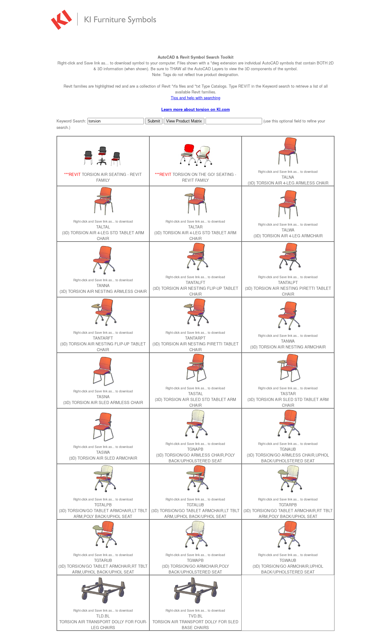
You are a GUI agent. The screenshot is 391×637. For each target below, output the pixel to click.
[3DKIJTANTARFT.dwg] (103, 326)
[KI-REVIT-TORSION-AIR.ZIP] (103, 168)
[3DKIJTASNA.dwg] (103, 385)
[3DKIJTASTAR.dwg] (288, 382)
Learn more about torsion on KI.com (195, 109)
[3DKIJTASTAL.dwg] (195, 382)
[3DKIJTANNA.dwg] (103, 274)
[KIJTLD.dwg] (103, 604)
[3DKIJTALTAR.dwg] (195, 215)
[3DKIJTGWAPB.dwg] (195, 548)
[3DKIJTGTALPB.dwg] (103, 493)
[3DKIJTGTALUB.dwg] (195, 493)
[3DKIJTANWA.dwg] (288, 329)
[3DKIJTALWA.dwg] (288, 218)
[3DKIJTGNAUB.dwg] (288, 437)
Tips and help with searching (195, 97)
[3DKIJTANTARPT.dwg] (195, 326)
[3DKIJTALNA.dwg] (288, 165)
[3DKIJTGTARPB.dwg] (288, 493)
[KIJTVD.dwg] (195, 604)
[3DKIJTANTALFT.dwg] (195, 271)
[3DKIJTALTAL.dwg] (103, 215)
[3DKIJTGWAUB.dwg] (288, 548)
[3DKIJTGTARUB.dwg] (103, 548)
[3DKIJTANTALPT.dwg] (288, 271)
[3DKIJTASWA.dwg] (103, 440)
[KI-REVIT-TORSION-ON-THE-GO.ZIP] (195, 168)
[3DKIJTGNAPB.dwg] (195, 437)
